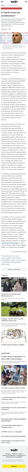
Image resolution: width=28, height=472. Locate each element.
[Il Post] (14, 1)
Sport (3, 5)
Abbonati (14, 466)
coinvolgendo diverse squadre (9, 243)
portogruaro (6, 262)
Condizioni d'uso (21, 455)
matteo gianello (5, 260)
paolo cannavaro (21, 260)
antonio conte (10, 256)
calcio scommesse (6, 258)
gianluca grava (16, 258)
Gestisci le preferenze (9, 455)
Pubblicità (14, 454)
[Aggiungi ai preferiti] (9, 29)
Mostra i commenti (14, 269)
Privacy (21, 454)
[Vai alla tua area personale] (26, 1)
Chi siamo (8, 454)
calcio (17, 256)
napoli (13, 260)
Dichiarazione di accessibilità (14, 457)
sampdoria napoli (16, 262)
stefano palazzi (5, 264)
